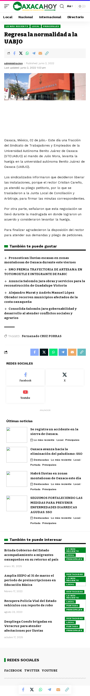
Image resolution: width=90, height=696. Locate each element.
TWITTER (31, 670)
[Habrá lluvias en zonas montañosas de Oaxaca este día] (16, 479)
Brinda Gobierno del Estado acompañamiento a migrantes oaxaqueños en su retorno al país (31, 554)
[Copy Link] (47, 53)
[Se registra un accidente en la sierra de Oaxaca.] (16, 435)
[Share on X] (21, 53)
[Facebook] (25, 377)
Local (36, 26)
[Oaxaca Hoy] (35, 6)
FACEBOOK (13, 670)
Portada (35, 464)
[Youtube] (25, 395)
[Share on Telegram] (34, 53)
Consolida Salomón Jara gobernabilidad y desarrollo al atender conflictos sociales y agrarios (40, 313)
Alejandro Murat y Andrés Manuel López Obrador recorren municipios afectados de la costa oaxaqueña (41, 297)
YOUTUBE (49, 670)
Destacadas (41, 459)
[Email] (40, 53)
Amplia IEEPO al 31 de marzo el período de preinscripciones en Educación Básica (30, 580)
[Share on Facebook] (14, 53)
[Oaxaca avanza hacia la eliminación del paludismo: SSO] (16, 455)
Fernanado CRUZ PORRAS (42, 336)
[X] (65, 377)
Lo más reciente (17, 26)
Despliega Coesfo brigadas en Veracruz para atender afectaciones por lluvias (28, 626)
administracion (13, 63)
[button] (7, 6)
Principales (51, 26)
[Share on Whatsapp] (27, 53)
